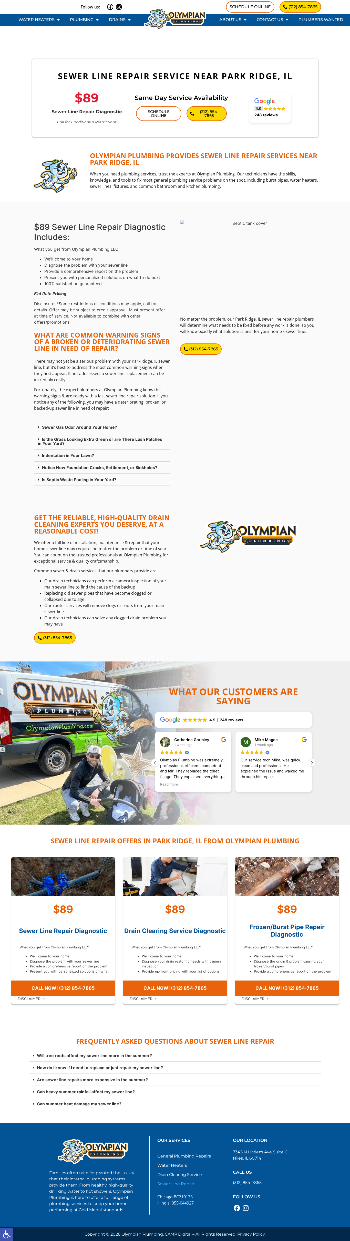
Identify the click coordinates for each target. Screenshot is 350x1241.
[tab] (102, 427)
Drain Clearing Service (179, 1174)
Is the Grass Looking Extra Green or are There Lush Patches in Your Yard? (100, 441)
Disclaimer (30, 998)
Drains (117, 19)
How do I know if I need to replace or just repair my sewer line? (100, 1067)
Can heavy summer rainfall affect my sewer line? (86, 1091)
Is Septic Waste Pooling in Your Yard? (79, 479)
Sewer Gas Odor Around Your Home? (79, 427)
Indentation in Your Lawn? (68, 455)
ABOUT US (230, 19)
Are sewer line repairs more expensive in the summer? (92, 1079)
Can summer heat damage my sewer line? (79, 1103)
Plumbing (82, 19)
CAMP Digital (178, 1234)
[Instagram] (119, 7)
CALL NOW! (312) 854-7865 (63, 988)
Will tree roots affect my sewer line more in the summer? (94, 1055)
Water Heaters (36, 19)
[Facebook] (110, 7)
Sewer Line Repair (175, 1183)
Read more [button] (169, 784)
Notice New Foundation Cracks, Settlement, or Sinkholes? (99, 467)
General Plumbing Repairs (184, 1156)
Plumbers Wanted (320, 19)
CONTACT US (270, 19)
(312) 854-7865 (247, 1182)
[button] (6, 1234)
